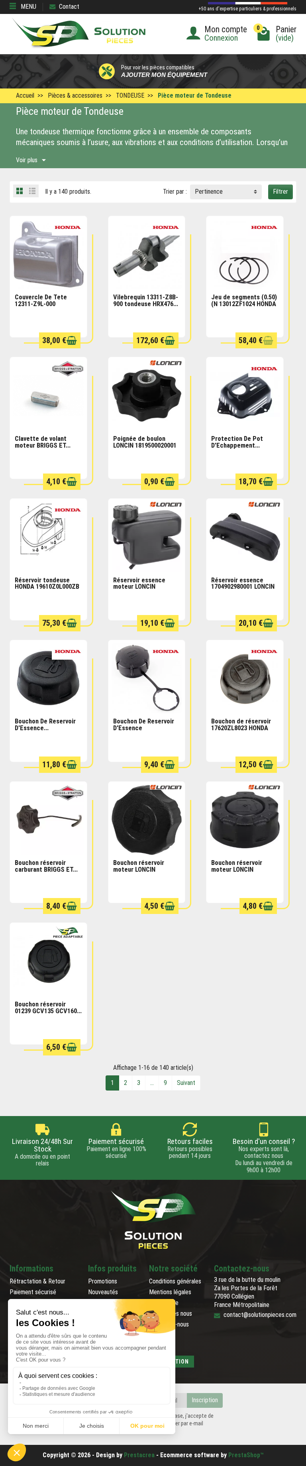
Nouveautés (103, 1292)
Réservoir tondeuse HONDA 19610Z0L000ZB (47, 583)
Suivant (186, 1083)
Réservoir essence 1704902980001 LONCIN (243, 583)
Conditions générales (175, 1281)
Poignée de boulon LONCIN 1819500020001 (145, 442)
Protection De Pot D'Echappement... (237, 442)
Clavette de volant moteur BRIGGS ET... (43, 442)
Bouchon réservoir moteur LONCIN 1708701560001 (138, 869)
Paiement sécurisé (33, 1292)
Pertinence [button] (209, 191)
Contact (69, 6)
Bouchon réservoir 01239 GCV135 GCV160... (48, 1007)
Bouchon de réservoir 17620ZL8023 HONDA (241, 724)
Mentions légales (170, 1292)
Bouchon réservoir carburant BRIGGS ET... (46, 866)
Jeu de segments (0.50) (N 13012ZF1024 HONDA (244, 300)
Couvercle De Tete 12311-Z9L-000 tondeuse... (41, 303)
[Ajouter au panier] (71, 341)
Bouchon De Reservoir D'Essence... (45, 724)
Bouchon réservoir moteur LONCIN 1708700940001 (236, 869)
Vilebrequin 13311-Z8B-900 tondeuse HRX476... (145, 300)
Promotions (102, 1281)
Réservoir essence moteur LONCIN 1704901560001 (139, 586)
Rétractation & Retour (37, 1281)
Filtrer (280, 191)
